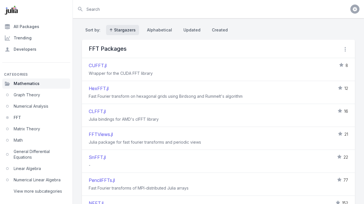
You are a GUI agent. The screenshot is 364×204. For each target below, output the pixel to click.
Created (220, 29)
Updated (191, 29)
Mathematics (27, 83)
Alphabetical (159, 29)
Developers (25, 49)
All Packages (26, 26)
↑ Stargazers (122, 29)
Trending (23, 37)
